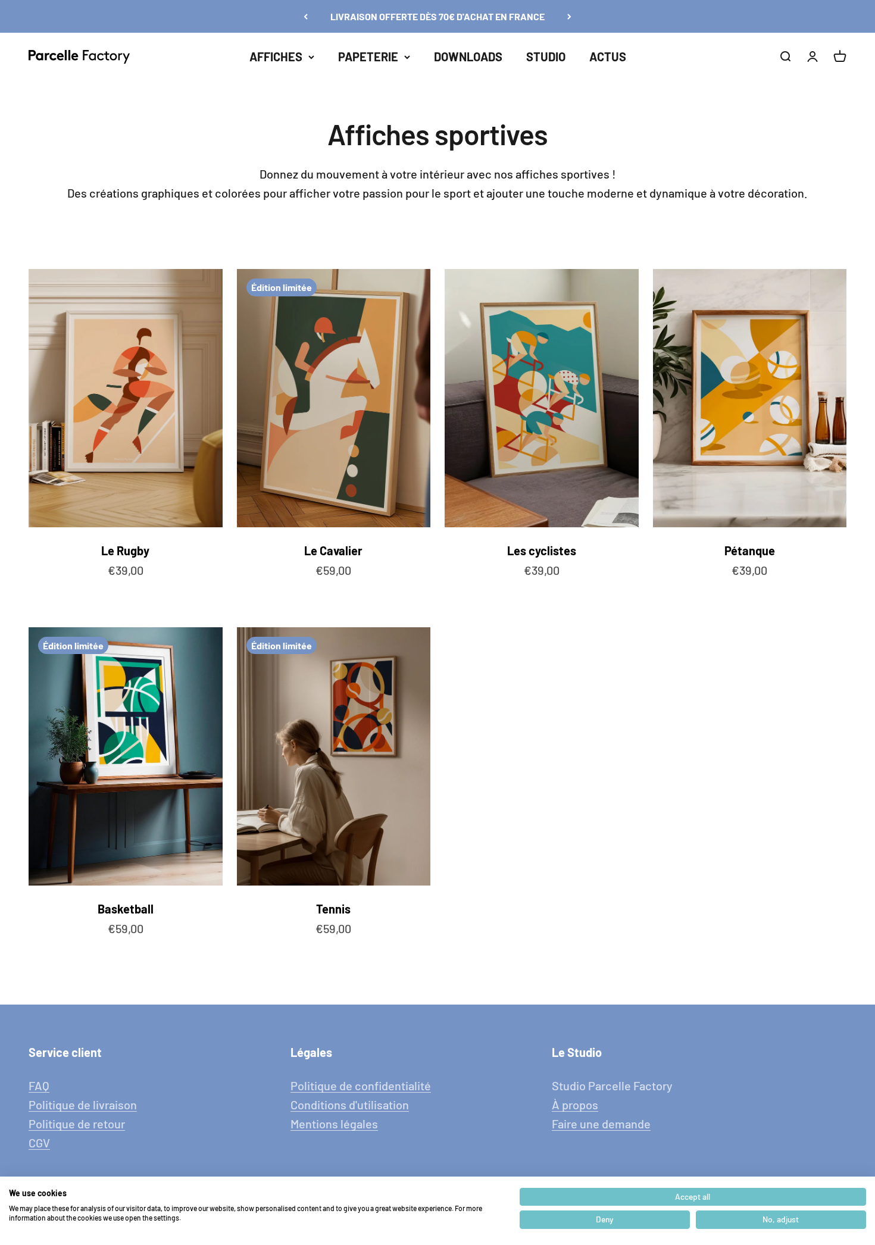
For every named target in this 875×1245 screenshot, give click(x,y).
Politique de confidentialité (360, 1085)
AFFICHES (275, 56)
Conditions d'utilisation (349, 1104)
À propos (575, 1104)
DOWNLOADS (468, 56)
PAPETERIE (368, 56)
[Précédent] (306, 16)
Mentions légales (334, 1123)
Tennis (333, 909)
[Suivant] (569, 16)
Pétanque (749, 550)
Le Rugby (125, 550)
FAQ (39, 1085)
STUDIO (545, 56)
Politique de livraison (83, 1104)
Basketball (126, 909)
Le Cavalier (333, 550)
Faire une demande (601, 1123)
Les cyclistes (541, 550)
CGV (39, 1142)
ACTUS (607, 56)
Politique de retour (77, 1123)
